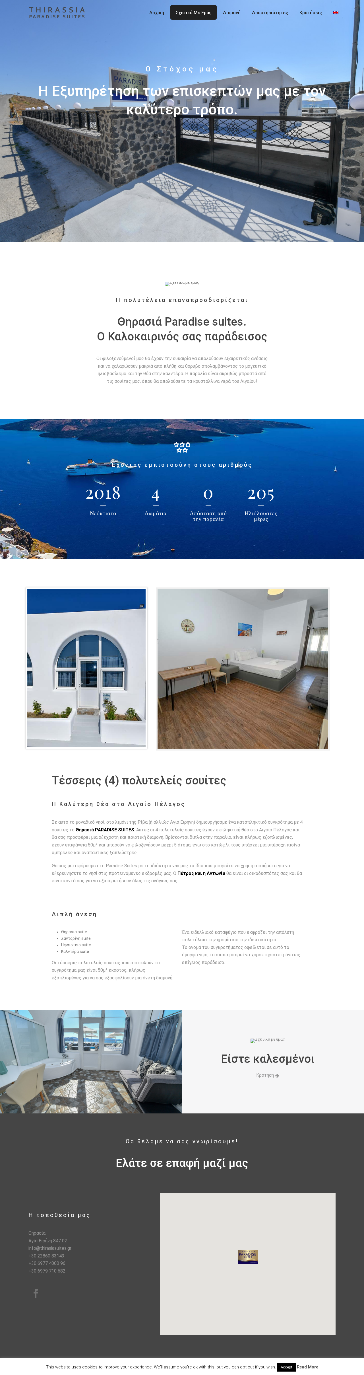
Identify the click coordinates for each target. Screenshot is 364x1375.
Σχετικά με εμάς (193, 12)
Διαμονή (232, 12)
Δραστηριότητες (270, 12)
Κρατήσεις (310, 12)
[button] (248, 1257)
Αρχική (156, 12)
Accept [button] (286, 1367)
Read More (307, 1367)
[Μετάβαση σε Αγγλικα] (336, 12)
